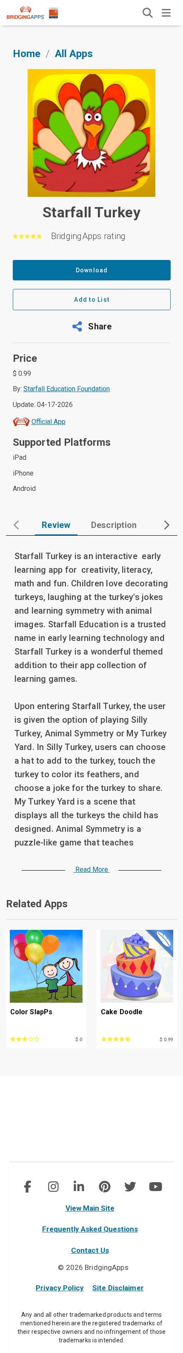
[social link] (27, 1187)
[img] (147, 13)
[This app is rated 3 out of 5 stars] (34, 1038)
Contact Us (90, 1250)
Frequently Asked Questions (90, 1229)
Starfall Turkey (91, 212)
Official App (48, 422)
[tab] (56, 525)
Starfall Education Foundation (66, 389)
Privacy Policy (60, 1288)
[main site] (39, 12)
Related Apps (37, 904)
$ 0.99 (166, 1039)
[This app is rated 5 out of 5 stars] (125, 1038)
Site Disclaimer (118, 1288)
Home (26, 54)
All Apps (74, 54)
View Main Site (90, 1208)
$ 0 (78, 1039)
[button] (92, 326)
